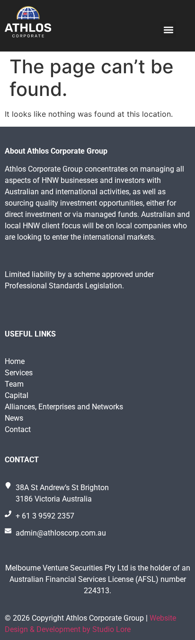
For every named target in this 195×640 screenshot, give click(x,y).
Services (19, 372)
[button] (168, 29)
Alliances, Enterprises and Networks (64, 406)
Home (15, 361)
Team (14, 384)
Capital (16, 395)
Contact (18, 429)
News (14, 418)
